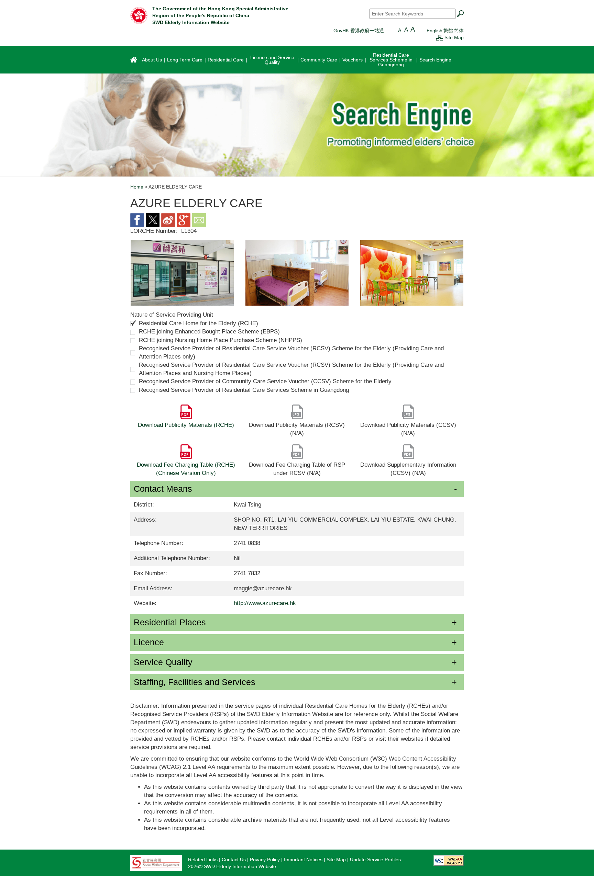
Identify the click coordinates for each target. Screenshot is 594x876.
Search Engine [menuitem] (435, 59)
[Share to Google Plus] (183, 219)
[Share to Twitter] (153, 219)
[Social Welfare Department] (156, 862)
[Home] (138, 15)
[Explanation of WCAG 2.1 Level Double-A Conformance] (448, 860)
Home (136, 187)
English (434, 30)
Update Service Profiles (375, 859)
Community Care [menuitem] (318, 59)
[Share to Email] (199, 219)
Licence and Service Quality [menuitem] (272, 60)
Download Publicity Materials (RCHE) (186, 425)
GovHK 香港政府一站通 (358, 30)
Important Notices (303, 859)
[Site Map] (439, 37)
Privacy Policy (265, 859)
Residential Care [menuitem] (226, 59)
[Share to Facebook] (137, 219)
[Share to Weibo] (168, 219)
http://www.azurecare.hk (265, 603)
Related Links (203, 859)
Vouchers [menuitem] (352, 59)
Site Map (454, 37)
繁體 (448, 30)
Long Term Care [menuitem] (184, 59)
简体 (459, 30)
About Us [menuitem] (152, 59)
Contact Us (234, 859)
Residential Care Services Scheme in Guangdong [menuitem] (391, 59)
